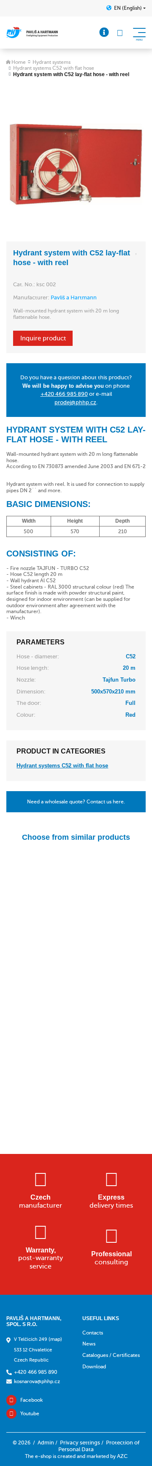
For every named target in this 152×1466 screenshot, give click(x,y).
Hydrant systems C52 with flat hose (53, 68)
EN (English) (128, 8)
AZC (122, 1456)
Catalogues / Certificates (111, 1355)
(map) (55, 1339)
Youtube (29, 1414)
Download (94, 1367)
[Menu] (104, 33)
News (88, 1344)
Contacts (92, 1333)
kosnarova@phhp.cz (37, 1381)
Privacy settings (80, 1442)
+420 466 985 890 (64, 394)
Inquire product (43, 338)
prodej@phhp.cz (75, 402)
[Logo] (32, 32)
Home (18, 62)
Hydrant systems (52, 62)
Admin (46, 1442)
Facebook (31, 1400)
